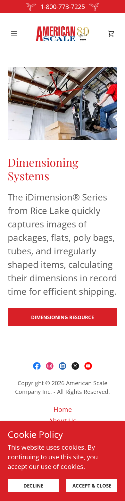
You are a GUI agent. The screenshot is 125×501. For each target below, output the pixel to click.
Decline (33, 485)
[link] (62, 34)
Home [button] (63, 409)
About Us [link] (62, 420)
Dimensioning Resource (62, 317)
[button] (16, 33)
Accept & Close (91, 485)
